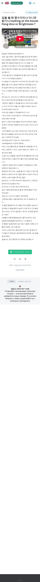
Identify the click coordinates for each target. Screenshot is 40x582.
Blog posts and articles (22, 265)
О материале (20, 270)
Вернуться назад (9, 12)
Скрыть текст (33, 12)
